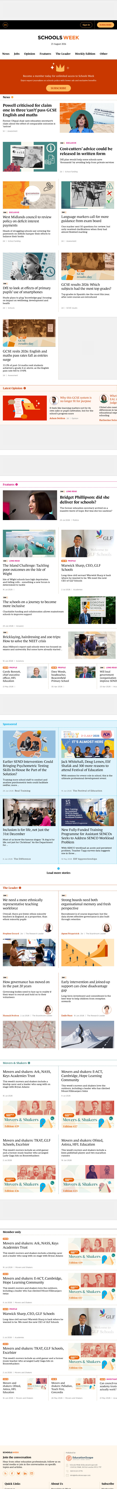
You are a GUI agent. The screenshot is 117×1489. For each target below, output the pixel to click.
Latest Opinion (12, 388)
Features (45, 53)
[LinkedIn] (25, 1473)
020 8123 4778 (76, 1471)
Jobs (17, 53)
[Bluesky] (18, 1473)
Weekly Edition (85, 53)
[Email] (31, 1473)
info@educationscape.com (80, 1475)
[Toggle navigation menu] (5, 24)
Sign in (86, 24)
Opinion (29, 53)
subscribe (105, 24)
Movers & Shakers (15, 1063)
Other (103, 53)
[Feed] (5, 1473)
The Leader (63, 53)
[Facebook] (12, 1473)
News (5, 53)
